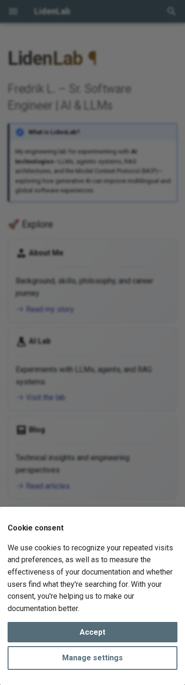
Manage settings (92, 657)
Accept (92, 632)
